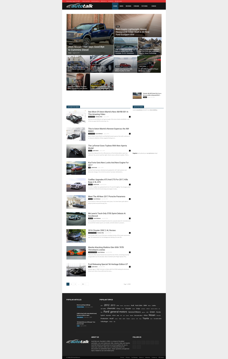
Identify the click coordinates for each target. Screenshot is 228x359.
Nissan (71, 44)
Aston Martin (91, 116)
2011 (102, 305)
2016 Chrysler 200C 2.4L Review (102, 230)
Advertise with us (95, 1)
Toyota (146, 318)
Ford (117, 26)
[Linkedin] (149, 1)
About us (141, 357)
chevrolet (111, 308)
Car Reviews (134, 357)
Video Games (142, 66)
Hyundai (118, 47)
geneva (143, 312)
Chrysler (128, 308)
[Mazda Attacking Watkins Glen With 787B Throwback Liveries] (76, 252)
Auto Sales (138, 305)
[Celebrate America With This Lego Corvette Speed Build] (102, 81)
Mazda (131, 315)
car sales (103, 308)
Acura (121, 305)
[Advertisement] (98, 97)
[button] (159, 6)
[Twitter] (157, 1)
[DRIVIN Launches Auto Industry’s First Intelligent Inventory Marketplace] (102, 64)
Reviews (128, 6)
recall (111, 318)
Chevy (118, 308)
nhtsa (145, 315)
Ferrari (90, 150)
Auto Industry (96, 64)
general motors (118, 312)
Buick (149, 305)
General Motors (134, 312)
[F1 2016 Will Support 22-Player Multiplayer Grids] (149, 64)
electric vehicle (154, 308)
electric (148, 308)
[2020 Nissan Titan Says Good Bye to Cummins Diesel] (90, 34)
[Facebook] (141, 1)
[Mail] (152, 1)
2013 (113, 305)
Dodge (138, 308)
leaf (124, 315)
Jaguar (118, 66)
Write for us (104, 1)
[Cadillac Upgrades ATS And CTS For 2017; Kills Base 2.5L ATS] (76, 185)
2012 (106, 305)
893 (83, 284)
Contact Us (110, 1)
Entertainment (72, 84)
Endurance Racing (92, 252)
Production (104, 318)
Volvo (110, 321)
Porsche (90, 199)
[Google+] (144, 1)
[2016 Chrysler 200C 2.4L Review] (76, 236)
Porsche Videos (80, 307)
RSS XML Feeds (118, 1)
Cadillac (90, 184)
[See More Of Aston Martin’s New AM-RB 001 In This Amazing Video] (76, 117)
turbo (151, 318)
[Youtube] (160, 1)
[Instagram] (147, 1)
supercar (133, 318)
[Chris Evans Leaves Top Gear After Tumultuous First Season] (78, 81)
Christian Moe (99, 116)
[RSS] (155, 1)
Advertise (147, 357)
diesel (133, 308)
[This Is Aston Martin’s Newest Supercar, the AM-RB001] (76, 134)
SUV (137, 318)
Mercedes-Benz (138, 315)
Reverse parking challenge (83, 305)
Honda (158, 312)
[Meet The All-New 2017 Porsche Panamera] (76, 202)
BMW (145, 305)
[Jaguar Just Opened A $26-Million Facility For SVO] (125, 64)
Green (152, 312)
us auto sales (157, 318)
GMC (147, 312)
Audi (78, 325)
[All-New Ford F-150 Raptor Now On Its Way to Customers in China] (78, 64)
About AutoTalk (86, 1)
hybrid (103, 315)
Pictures (144, 6)
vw (114, 321)
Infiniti (114, 315)
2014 (117, 305)
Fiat (101, 312)
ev (159, 308)
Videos (153, 6)
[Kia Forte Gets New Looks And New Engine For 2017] (76, 168)
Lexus (127, 315)
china (122, 308)
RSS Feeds (161, 357)
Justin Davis (95, 150)
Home (115, 6)
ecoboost (143, 308)
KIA (89, 167)
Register (135, 153)
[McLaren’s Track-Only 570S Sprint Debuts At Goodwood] (76, 219)
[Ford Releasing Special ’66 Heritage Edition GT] (76, 269)
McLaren (90, 218)
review (116, 318)
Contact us (154, 357)
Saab (120, 318)
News (121, 6)
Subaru (128, 318)
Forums (136, 6)
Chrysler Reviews (92, 232)
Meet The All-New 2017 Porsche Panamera (106, 196)
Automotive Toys (97, 84)
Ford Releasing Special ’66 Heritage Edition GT (108, 264)
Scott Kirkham (99, 133)
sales (124, 318)
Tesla (140, 318)
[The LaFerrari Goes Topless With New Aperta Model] (76, 151)
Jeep (118, 315)
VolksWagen (104, 321)
